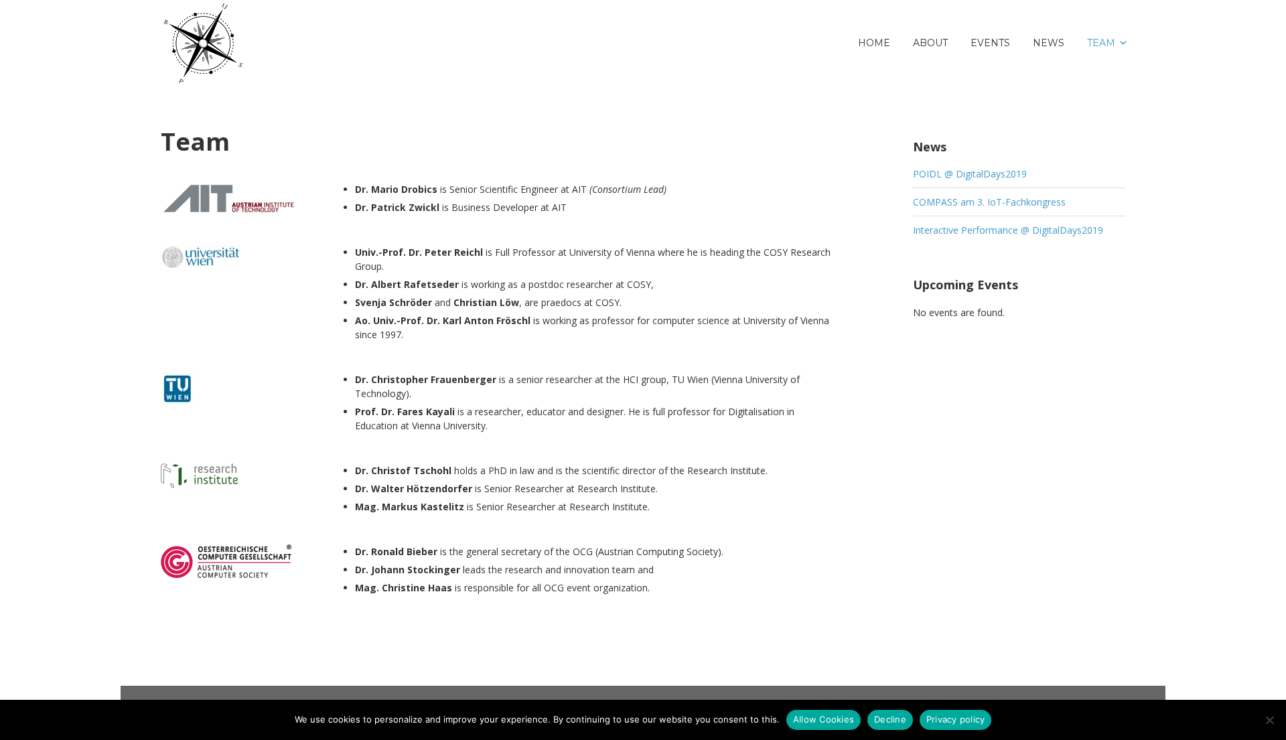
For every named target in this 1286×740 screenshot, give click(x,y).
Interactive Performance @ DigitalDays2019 (1008, 230)
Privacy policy (955, 719)
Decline (890, 719)
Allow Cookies (823, 719)
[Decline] (1269, 720)
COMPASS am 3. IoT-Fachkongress (989, 202)
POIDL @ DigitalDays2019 (970, 173)
